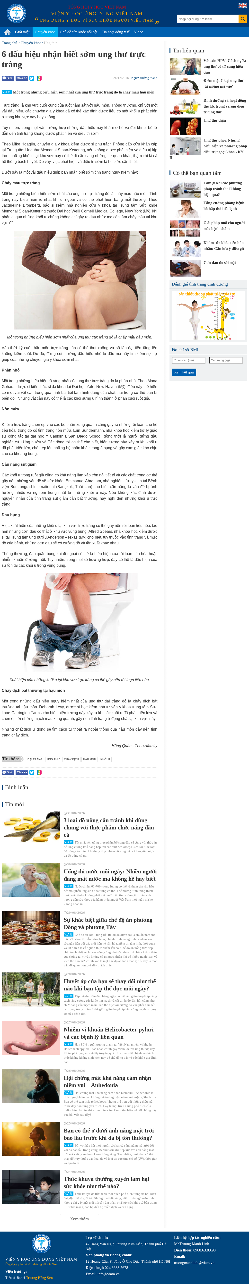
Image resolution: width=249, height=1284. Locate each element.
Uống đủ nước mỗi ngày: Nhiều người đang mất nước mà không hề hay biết (110, 875)
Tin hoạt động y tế (116, 32)
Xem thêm (79, 1219)
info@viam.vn (109, 1274)
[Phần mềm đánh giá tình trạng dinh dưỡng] (208, 315)
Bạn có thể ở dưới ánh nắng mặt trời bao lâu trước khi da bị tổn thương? (109, 1134)
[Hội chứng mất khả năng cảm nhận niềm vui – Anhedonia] (31, 1086)
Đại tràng (35, 759)
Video (138, 32)
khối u (105, 759)
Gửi (9, 78)
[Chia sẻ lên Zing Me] (39, 78)
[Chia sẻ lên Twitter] (31, 78)
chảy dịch (71, 759)
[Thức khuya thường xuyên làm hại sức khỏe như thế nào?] (31, 1187)
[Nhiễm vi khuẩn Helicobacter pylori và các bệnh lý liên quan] (31, 1038)
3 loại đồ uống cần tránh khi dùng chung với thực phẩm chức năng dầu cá (109, 827)
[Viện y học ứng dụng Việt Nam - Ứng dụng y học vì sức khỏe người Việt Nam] (16, 13)
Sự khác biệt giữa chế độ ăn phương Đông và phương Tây (108, 923)
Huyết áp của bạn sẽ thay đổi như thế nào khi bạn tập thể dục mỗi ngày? (110, 985)
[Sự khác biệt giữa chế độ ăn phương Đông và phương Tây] (31, 928)
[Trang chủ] (7, 32)
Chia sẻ (22, 78)
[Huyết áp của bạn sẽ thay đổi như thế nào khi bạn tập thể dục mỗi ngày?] (31, 989)
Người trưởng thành (144, 78)
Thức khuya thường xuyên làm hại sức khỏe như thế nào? (106, 1182)
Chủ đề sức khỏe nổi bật (78, 32)
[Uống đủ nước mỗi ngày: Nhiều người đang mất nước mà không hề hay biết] (31, 880)
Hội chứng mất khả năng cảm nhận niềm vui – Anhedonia (107, 1081)
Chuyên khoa (45, 32)
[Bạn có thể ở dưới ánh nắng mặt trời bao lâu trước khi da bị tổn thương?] (31, 1139)
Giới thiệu (22, 32)
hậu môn (89, 759)
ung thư (53, 759)
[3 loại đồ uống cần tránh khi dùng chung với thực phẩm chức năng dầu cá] (31, 828)
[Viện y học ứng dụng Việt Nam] (41, 1244)
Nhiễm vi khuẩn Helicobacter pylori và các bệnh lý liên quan (109, 1033)
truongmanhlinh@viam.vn (194, 1263)
